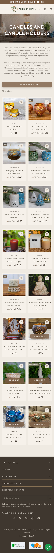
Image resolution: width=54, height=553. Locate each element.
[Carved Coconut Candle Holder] (39, 109)
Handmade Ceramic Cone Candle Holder (40, 216)
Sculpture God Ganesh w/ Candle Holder (14, 348)
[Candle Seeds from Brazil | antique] (14, 241)
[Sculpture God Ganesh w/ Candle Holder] (14, 329)
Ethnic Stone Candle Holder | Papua (14, 304)
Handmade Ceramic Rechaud (14, 216)
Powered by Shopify (27, 536)
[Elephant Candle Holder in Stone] (14, 417)
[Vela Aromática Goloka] (14, 109)
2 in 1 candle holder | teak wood (40, 436)
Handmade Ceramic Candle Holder (40, 172)
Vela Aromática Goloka (14, 128)
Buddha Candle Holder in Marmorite (40, 304)
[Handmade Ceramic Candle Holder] (39, 153)
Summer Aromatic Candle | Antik (40, 260)
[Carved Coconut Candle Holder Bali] (39, 329)
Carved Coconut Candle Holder (40, 128)
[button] (39, 9)
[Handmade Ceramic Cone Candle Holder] (39, 197)
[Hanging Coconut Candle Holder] (14, 153)
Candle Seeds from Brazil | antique (14, 260)
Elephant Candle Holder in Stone (14, 436)
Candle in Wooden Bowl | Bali (14, 392)
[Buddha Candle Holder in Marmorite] (39, 285)
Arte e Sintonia (15, 530)
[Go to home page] (23, 9)
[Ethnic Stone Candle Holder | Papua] (14, 285)
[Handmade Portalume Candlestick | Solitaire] (39, 373)
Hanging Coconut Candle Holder (14, 172)
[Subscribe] (50, 498)
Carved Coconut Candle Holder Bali (39, 348)
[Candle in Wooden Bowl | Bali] (14, 373)
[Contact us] (48, 547)
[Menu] (3, 9)
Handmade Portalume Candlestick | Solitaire (40, 392)
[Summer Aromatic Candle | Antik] (39, 241)
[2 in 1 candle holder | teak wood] (39, 417)
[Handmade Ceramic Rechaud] (14, 197)
